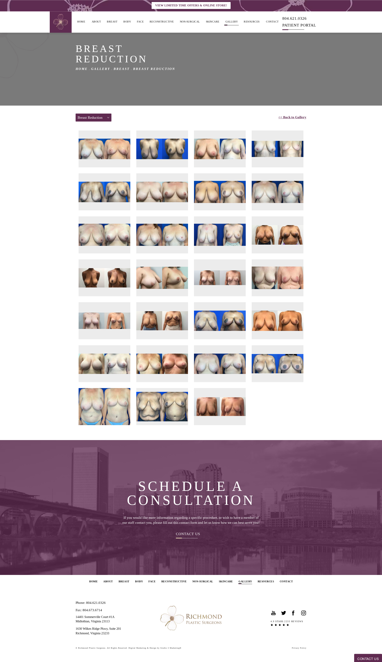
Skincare (212, 21)
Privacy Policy (299, 648)
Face (140, 21)
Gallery (231, 21)
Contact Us (188, 534)
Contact (272, 21)
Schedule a (191, 493)
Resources (252, 21)
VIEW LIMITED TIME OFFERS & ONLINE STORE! (191, 5)
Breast (112, 21)
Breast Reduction (154, 69)
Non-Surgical (190, 21)
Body (127, 21)
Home (81, 21)
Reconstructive (162, 21)
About (96, 21)
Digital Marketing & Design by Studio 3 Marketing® (155, 648)
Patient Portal (299, 25)
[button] (274, 613)
